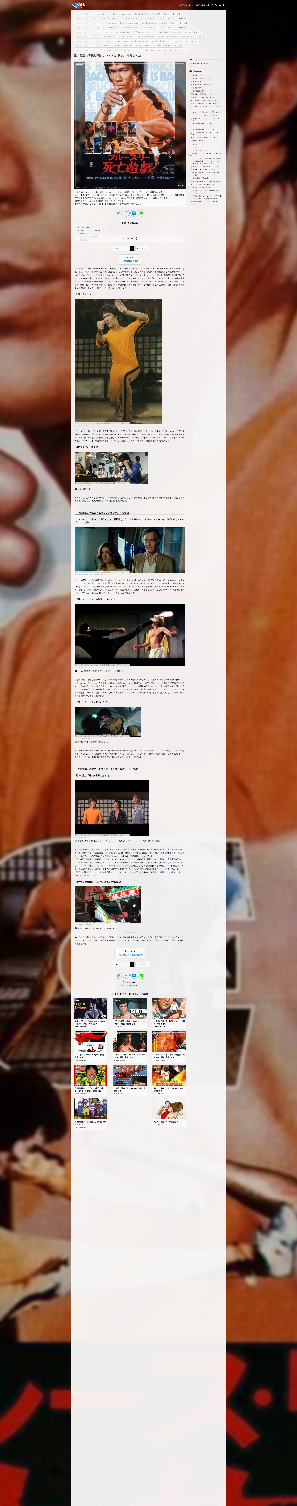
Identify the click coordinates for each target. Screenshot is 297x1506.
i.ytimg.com (82, 667)
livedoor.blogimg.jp (85, 925)
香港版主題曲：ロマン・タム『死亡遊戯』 (206, 201)
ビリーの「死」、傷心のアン (88, 237)
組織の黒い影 (83, 234)
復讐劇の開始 (83, 240)
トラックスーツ (198, 147)
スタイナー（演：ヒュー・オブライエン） (206, 112)
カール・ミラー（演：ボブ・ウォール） (205, 115)
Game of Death (195, 63)
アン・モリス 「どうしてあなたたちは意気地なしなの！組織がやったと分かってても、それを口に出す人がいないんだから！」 (207, 161)
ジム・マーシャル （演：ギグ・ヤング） (206, 104)
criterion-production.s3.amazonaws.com (92, 574)
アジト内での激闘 (198, 91)
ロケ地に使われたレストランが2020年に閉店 (207, 181)
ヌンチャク (196, 144)
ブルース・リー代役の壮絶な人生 (203, 184)
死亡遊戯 (205, 63)
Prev (116, 248)
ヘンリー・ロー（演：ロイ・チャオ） (205, 138)
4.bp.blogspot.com (84, 738)
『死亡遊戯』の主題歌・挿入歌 (200, 187)
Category (183, 5)
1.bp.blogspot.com (84, 485)
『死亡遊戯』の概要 (83, 227)
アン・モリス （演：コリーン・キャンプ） (206, 100)
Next (144, 248)
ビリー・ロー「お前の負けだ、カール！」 (206, 166)
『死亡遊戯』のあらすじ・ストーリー (88, 231)
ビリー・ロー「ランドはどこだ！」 (204, 169)
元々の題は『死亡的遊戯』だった (203, 178)
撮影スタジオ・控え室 (200, 150)
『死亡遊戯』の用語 (196, 141)
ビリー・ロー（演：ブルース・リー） (205, 97)
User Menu (197, 5)
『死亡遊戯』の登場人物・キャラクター (202, 94)
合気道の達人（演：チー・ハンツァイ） (205, 129)
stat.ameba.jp (83, 425)
